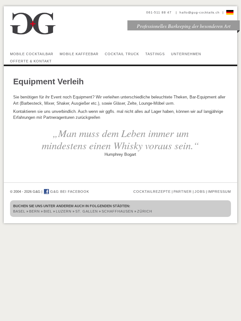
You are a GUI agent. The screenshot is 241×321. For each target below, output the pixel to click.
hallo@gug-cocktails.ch (199, 12)
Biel (48, 211)
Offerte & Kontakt (31, 61)
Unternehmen (186, 54)
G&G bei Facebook (69, 191)
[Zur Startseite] (32, 33)
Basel (19, 211)
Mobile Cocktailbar (31, 54)
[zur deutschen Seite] (229, 12)
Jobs (200, 191)
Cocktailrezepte (152, 191)
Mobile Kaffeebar (79, 54)
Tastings (155, 54)
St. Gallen (86, 211)
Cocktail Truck (122, 54)
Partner (183, 191)
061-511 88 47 (159, 12)
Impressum (219, 191)
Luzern (64, 211)
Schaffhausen (117, 211)
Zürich (144, 211)
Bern (34, 211)
